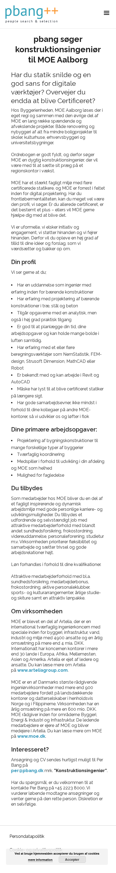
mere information (40, 860)
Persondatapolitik (26, 836)
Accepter (72, 859)
